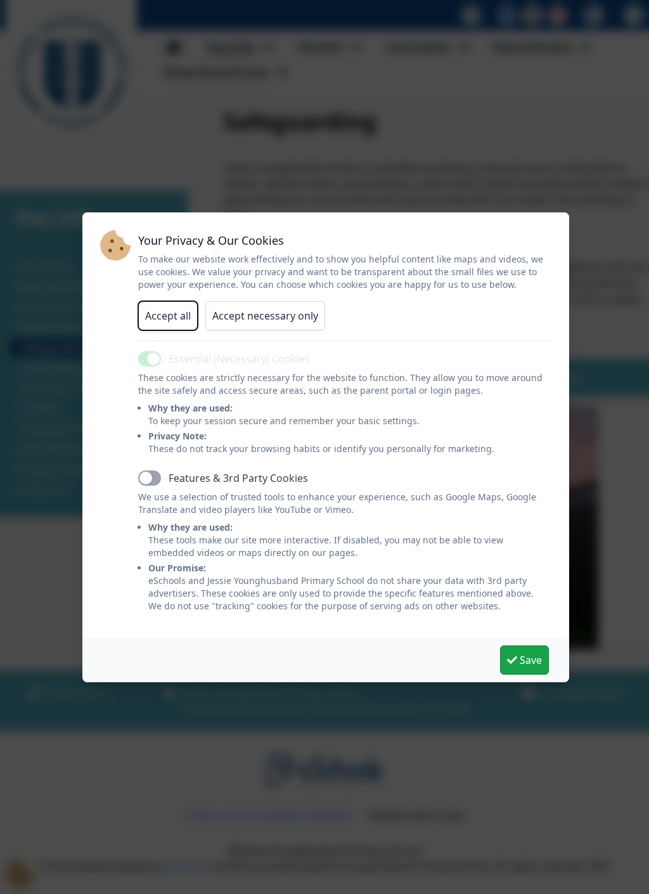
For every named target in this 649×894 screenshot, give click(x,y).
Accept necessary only (265, 316)
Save (529, 660)
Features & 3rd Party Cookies (238, 478)
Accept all (168, 316)
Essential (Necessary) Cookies (239, 359)
